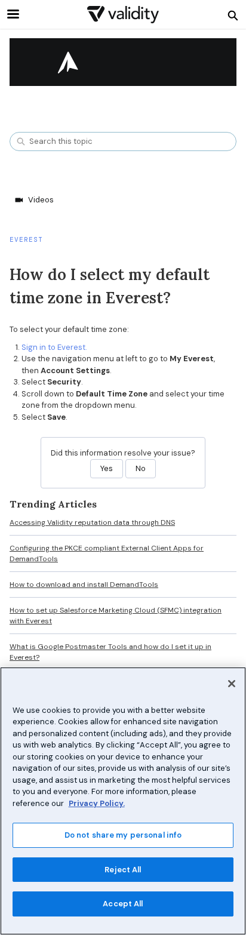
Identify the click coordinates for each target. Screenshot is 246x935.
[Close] (232, 684)
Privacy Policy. (97, 803)
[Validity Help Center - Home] (123, 14)
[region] (123, 801)
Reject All (122, 870)
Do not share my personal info (123, 835)
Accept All (123, 904)
